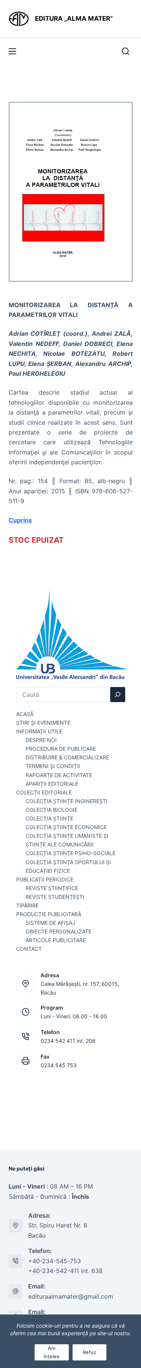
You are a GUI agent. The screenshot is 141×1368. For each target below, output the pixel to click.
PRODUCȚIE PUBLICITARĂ (48, 914)
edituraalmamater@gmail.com (70, 1296)
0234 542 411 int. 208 (68, 1040)
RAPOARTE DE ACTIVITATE (59, 775)
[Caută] (117, 694)
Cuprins (20, 520)
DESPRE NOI (41, 740)
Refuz (89, 1352)
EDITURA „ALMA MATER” (74, 18)
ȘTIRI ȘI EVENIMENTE (43, 722)
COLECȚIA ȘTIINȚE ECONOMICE (66, 827)
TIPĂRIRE (27, 905)
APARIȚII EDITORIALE (52, 783)
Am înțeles (51, 1352)
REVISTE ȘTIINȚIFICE (52, 888)
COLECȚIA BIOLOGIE (51, 809)
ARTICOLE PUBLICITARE (56, 940)
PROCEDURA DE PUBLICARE (61, 748)
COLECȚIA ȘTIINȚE (49, 818)
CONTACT (29, 949)
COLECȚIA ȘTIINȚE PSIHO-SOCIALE (70, 853)
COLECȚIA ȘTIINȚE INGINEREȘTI (67, 801)
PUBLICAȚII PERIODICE (44, 879)
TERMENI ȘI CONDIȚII (53, 766)
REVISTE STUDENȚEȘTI (55, 897)
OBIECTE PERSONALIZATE (58, 931)
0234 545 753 (59, 1065)
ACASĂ (24, 714)
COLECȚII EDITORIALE (44, 792)
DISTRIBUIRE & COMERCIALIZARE (67, 757)
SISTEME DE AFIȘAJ (50, 923)
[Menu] (12, 51)
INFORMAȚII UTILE (39, 731)
